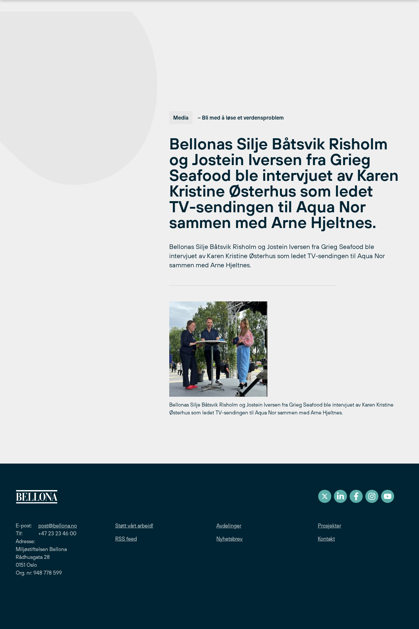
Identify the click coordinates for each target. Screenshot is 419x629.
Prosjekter (329, 525)
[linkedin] (340, 496)
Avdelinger (228, 525)
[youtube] (387, 496)
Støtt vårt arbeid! (134, 525)
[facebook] (356, 496)
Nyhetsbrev (229, 539)
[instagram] (371, 496)
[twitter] (324, 496)
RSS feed (126, 539)
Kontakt (326, 539)
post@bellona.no (57, 525)
